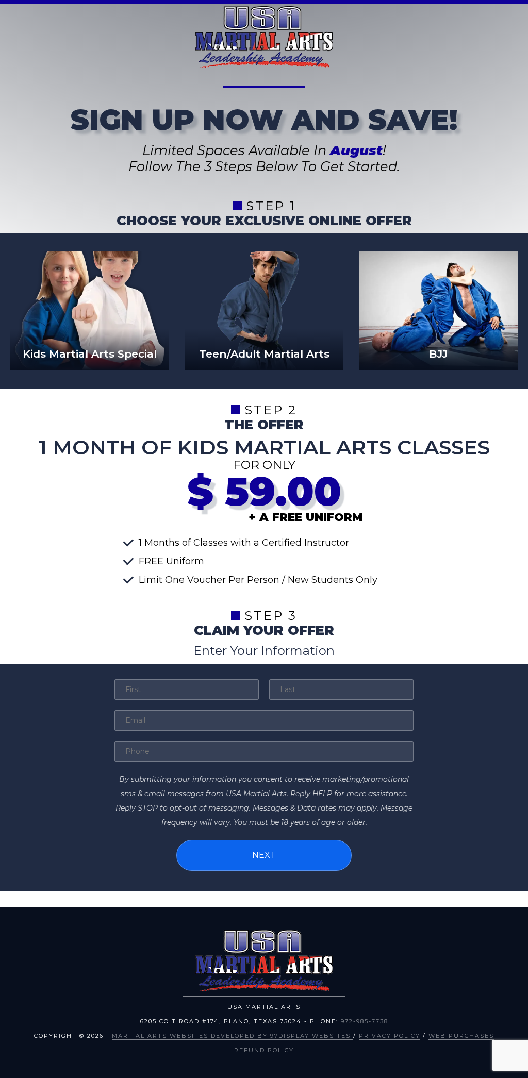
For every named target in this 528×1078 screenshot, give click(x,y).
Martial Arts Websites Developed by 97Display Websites (232, 1035)
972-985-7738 (364, 1021)
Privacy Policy (389, 1035)
